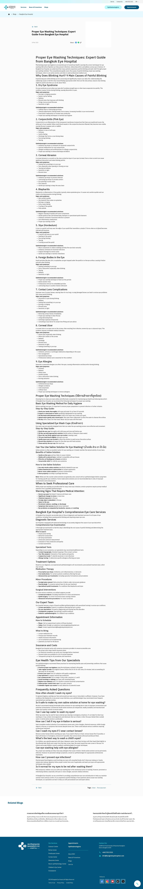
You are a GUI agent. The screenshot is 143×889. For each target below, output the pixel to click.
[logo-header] (9, 7)
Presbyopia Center (54, 853)
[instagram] (107, 881)
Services (23, 7)
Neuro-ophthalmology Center (57, 864)
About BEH (71, 854)
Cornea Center (52, 857)
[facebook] (102, 881)
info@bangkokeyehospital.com (113, 856)
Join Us (112, 1)
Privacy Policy (60, 883)
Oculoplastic (52, 871)
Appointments (73, 843)
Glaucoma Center (53, 860)
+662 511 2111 (129, 1)
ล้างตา (94, 788)
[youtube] (112, 881)
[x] (123, 881)
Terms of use (51, 883)
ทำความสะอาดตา (101, 788)
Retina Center (52, 850)
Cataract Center (53, 846)
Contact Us (119, 1)
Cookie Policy (69, 883)
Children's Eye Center (54, 867)
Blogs (46, 7)
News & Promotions (35, 7)
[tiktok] (118, 881)
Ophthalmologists (74, 847)
